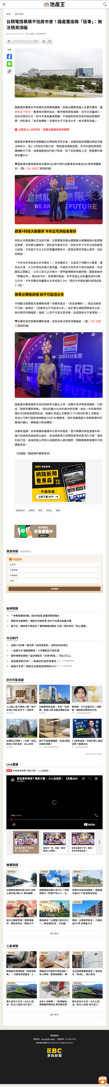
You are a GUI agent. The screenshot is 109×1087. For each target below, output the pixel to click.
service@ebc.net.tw (48, 1039)
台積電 (31, 510)
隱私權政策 (54, 1035)
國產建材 (20, 510)
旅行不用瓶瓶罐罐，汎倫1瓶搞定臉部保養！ (54, 742)
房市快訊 (19, 14)
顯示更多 (54, 933)
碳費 (40, 510)
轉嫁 (58, 510)
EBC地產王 (33, 168)
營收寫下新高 (23, 112)
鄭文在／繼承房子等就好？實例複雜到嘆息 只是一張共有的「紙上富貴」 (49, 626)
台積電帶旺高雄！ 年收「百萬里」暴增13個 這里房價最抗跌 (54, 708)
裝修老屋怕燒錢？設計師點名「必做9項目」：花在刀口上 (41, 655)
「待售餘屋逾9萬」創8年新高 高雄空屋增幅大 (35, 615)
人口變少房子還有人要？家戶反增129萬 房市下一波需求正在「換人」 (21, 708)
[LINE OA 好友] (35, 531)
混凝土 (49, 510)
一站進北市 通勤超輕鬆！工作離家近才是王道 (35, 650)
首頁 (8, 14)
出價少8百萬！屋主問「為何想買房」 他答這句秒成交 (39, 645)
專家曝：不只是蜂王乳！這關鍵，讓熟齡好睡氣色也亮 (86, 708)
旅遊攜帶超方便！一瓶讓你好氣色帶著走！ (35, 661)
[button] (99, 842)
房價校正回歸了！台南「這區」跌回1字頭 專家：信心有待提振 (21, 742)
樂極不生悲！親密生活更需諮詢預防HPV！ (35, 666)
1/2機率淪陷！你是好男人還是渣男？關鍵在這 (87, 742)
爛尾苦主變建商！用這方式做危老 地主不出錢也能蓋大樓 (41, 620)
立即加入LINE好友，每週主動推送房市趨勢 (44, 129)
